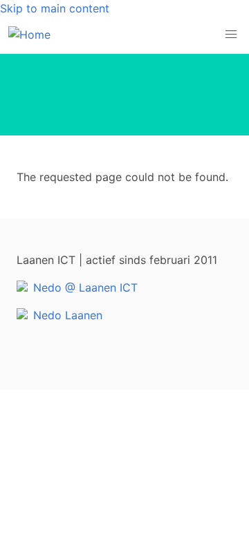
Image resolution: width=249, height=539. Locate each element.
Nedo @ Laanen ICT (85, 287)
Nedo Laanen (67, 315)
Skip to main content (54, 8)
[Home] (29, 34)
